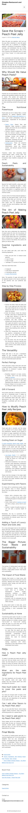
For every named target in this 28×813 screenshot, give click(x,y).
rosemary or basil (21, 502)
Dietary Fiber (9, 124)
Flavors (5, 756)
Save (11, 758)
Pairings (20, 756)
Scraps (15, 758)
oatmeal (12, 377)
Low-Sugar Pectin (10, 455)
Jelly (16, 756)
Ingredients (11, 756)
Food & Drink (7, 754)
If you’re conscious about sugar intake (12, 443)
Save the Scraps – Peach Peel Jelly (11, 777)
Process (7, 758)
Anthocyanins (8, 143)
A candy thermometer (11, 274)
